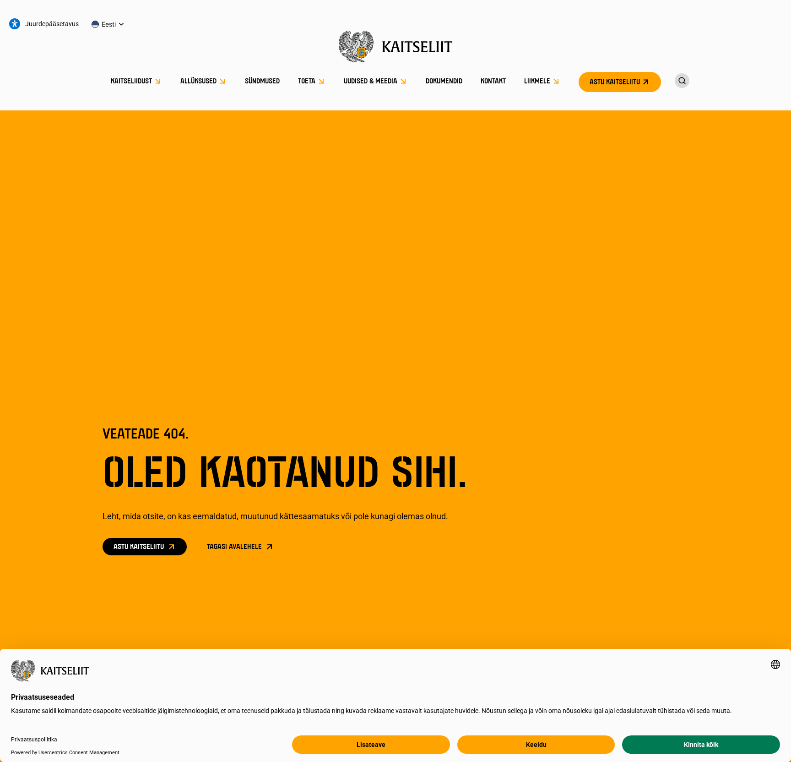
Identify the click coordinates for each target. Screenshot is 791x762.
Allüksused (198, 81)
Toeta (306, 81)
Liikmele (537, 81)
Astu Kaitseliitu (615, 82)
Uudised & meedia (370, 81)
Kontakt (493, 81)
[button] (108, 24)
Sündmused (262, 81)
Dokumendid (444, 81)
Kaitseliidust (131, 81)
